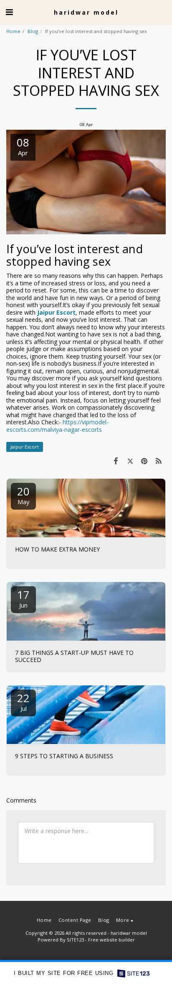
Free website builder (111, 939)
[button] (9, 12)
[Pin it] (144, 461)
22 (23, 701)
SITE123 (75, 939)
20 (23, 495)
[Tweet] (130, 461)
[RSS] (159, 461)
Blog (33, 31)
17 (23, 598)
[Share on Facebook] (116, 461)
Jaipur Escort (24, 447)
